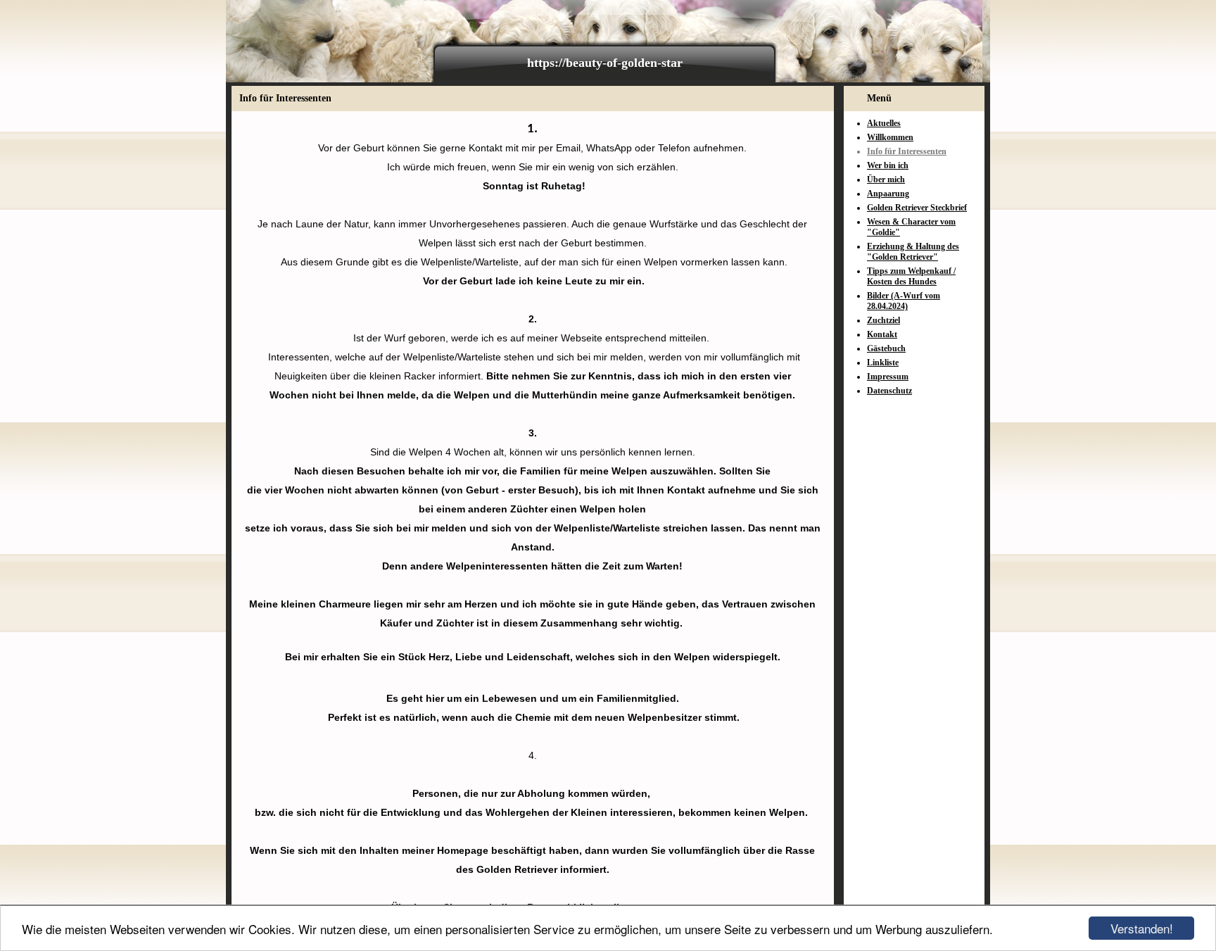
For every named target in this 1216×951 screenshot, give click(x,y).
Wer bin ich (887, 165)
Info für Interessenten (906, 151)
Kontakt (882, 334)
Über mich (886, 179)
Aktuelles (884, 123)
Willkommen (890, 137)
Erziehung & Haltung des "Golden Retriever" (913, 251)
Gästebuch (886, 348)
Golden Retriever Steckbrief (917, 208)
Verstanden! (1141, 928)
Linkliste (883, 362)
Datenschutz (889, 391)
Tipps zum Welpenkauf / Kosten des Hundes (911, 276)
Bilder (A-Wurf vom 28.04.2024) (903, 301)
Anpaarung (888, 194)
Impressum (887, 377)
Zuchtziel (883, 320)
